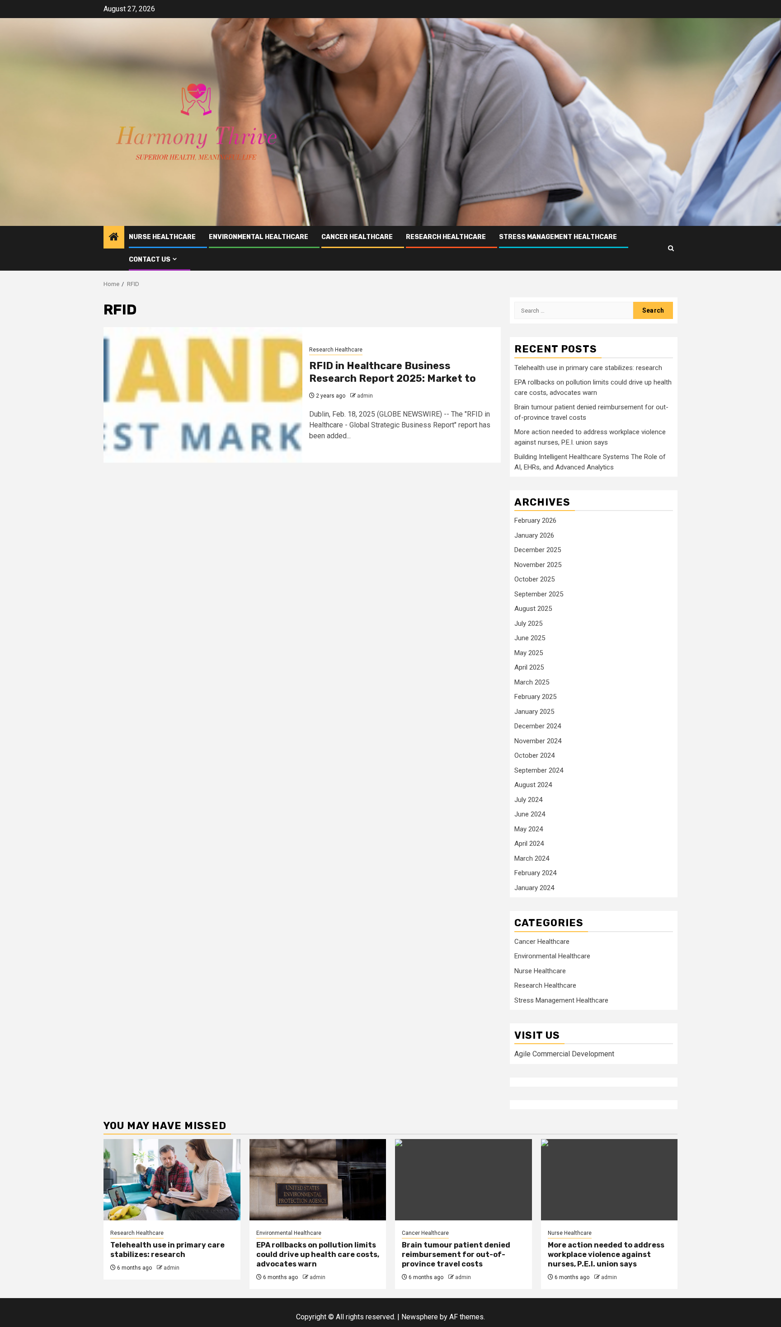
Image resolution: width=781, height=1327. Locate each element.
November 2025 (537, 565)
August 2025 (533, 609)
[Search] (671, 248)
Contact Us (149, 259)
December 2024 (537, 726)
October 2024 (534, 755)
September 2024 (538, 770)
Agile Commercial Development (564, 1054)
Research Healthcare (446, 237)
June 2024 (529, 814)
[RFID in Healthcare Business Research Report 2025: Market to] (203, 395)
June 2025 (529, 638)
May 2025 (528, 653)
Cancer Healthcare (357, 237)
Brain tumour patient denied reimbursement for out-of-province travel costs (456, 1254)
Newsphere (419, 1317)
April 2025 (529, 667)
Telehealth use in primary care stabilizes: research (588, 368)
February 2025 (535, 697)
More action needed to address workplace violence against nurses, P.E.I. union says (606, 1254)
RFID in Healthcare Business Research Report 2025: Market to (392, 372)
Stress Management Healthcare (558, 237)
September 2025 (538, 594)
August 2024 (533, 785)
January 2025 (534, 712)
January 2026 (534, 535)
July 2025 (528, 623)
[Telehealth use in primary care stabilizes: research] (172, 1179)
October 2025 (534, 579)
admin (365, 396)
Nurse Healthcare (162, 237)
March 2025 (531, 682)
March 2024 (531, 858)
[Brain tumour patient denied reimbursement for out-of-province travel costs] (463, 1179)
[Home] (114, 237)
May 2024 (528, 829)
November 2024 (537, 741)
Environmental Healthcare (258, 237)
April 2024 (529, 843)
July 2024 (528, 800)
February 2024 (535, 873)
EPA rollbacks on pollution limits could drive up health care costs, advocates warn (317, 1254)
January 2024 (534, 888)
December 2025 (537, 550)
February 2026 (535, 520)
